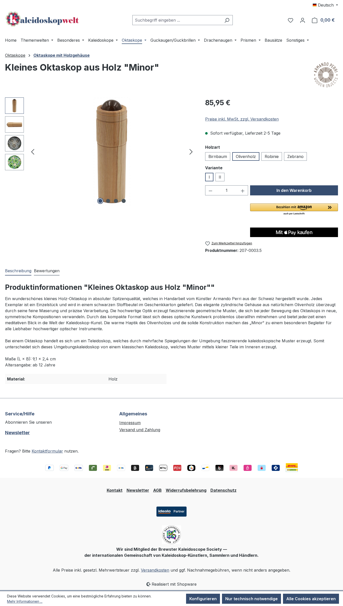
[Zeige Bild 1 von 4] (100, 201)
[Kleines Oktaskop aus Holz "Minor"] (112, 151)
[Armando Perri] (326, 74)
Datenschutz (223, 490)
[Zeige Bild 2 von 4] (108, 201)
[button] (294, 209)
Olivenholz (246, 156)
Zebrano (295, 156)
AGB (157, 490)
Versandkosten (155, 570)
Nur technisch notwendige (251, 598)
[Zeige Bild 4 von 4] (124, 201)
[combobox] (176, 20)
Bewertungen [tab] (47, 270)
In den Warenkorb (294, 190)
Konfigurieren (203, 598)
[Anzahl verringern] (210, 190)
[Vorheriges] (32, 151)
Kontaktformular (47, 451)
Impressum (130, 422)
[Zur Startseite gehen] (42, 19)
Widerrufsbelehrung (186, 490)
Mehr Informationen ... (24, 601)
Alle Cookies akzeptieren (311, 598)
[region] (100, 151)
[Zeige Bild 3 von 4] (116, 201)
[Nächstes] (191, 151)
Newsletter (17, 432)
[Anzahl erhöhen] (243, 190)
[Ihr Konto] (303, 20)
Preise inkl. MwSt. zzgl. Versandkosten (242, 119)
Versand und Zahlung (139, 429)
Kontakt (115, 490)
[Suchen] (227, 20)
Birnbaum (217, 156)
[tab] (18, 271)
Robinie (272, 156)
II (220, 177)
